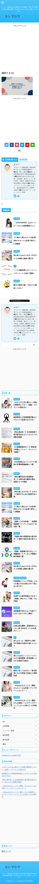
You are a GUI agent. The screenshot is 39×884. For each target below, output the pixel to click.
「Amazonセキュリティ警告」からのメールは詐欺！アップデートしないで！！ (25, 688)
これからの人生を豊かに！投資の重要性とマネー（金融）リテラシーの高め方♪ (25, 404)
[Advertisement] (19, 46)
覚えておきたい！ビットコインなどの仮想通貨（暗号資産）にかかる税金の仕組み (25, 658)
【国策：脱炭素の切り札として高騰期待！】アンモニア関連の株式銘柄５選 (25, 553)
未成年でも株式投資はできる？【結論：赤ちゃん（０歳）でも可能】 (25, 598)
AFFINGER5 (29, 881)
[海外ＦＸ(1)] (22, 145)
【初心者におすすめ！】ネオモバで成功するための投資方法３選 (25, 494)
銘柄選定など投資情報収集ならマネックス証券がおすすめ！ (19, 774)
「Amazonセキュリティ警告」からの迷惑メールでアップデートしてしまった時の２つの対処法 (19, 794)
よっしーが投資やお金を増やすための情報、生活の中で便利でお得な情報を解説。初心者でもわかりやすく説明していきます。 (19, 875)
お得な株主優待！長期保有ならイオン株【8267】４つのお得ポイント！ (25, 628)
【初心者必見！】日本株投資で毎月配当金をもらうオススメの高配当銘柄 (25, 434)
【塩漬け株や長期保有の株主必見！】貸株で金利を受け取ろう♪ (25, 538)
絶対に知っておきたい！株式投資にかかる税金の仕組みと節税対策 (25, 673)
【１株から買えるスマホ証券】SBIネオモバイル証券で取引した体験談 (25, 240)
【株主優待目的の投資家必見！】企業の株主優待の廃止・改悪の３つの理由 (25, 479)
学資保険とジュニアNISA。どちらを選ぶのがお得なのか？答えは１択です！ (25, 583)
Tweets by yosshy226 (11, 755)
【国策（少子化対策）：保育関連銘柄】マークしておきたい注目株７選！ (25, 524)
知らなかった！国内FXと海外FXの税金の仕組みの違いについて (25, 643)
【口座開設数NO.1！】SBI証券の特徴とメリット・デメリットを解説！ (25, 449)
